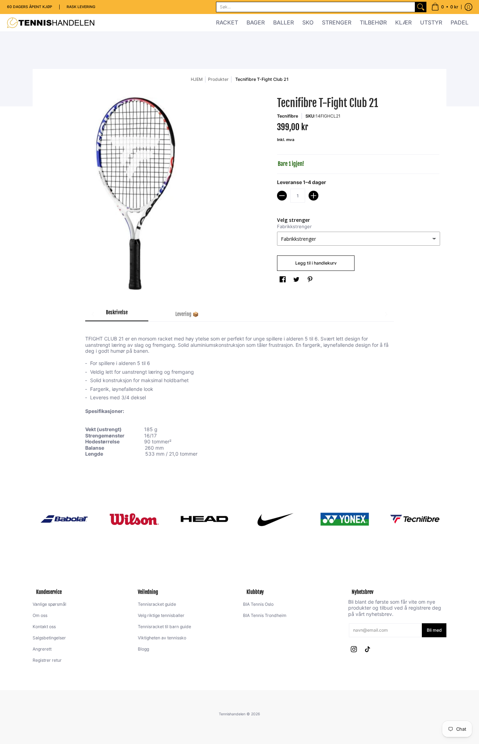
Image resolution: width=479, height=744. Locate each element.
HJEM (197, 79)
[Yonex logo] (344, 519)
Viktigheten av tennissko (162, 637)
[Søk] (420, 7)
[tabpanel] (239, 392)
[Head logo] (204, 518)
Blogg (143, 649)
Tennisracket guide (157, 604)
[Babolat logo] (64, 519)
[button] (444, 7)
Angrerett (42, 649)
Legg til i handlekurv (316, 263)
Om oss (40, 615)
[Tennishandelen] (51, 22)
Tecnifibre (287, 116)
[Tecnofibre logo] (414, 519)
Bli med (434, 630)
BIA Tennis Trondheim (264, 615)
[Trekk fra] (282, 196)
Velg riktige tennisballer (161, 615)
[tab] (116, 315)
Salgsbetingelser (49, 637)
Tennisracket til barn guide (164, 626)
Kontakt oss (44, 626)
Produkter (218, 79)
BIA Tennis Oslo (258, 604)
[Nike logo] (274, 519)
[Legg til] (313, 196)
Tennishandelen (232, 714)
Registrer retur (47, 660)
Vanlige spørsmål (49, 604)
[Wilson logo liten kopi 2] (134, 519)
